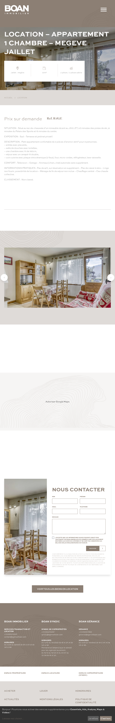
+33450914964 (85, 632)
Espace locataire (50, 673)
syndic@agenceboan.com (52, 634)
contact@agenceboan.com (86, 561)
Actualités (11, 699)
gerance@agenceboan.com (90, 634)
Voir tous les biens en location (57, 588)
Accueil (8, 97)
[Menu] (103, 9)
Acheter (9, 690)
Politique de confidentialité (85, 701)
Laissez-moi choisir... (13, 718)
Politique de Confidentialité (78, 564)
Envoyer (92, 548)
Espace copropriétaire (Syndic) (91, 674)
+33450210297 (10, 634)
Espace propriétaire (15, 673)
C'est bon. (106, 718)
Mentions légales (51, 699)
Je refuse (93, 718)
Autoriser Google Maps (57, 401)
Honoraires (83, 690)
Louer (44, 690)
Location (22, 97)
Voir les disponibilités (24, 195)
